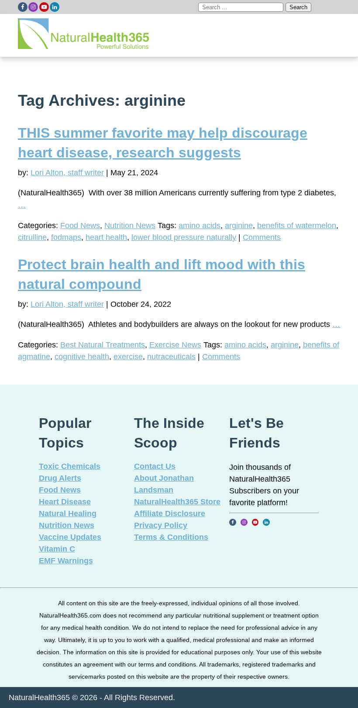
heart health (106, 237)
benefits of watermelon (296, 225)
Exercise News (175, 344)
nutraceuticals (171, 356)
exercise (128, 356)
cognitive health (82, 356)
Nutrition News (129, 225)
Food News (80, 225)
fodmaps (66, 237)
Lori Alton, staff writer (67, 172)
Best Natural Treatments (102, 344)
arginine (239, 225)
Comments (262, 237)
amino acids (199, 225)
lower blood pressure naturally (183, 237)
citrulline (32, 237)
